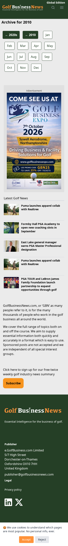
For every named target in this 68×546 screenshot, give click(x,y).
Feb (9, 46)
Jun (9, 57)
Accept (26, 539)
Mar (23, 46)
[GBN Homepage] (23, 7)
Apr (36, 46)
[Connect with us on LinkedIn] (9, 502)
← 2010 (30, 35)
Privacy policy (13, 489)
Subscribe (13, 383)
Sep (47, 57)
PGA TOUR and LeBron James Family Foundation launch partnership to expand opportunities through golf (40, 284)
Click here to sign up (17, 370)
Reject (42, 539)
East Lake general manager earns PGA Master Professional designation (41, 245)
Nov (23, 68)
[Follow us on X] (19, 502)
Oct (9, 68)
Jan (48, 35)
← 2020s (11, 35)
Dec (36, 68)
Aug (33, 57)
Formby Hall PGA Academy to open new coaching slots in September (40, 227)
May (50, 46)
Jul (21, 57)
